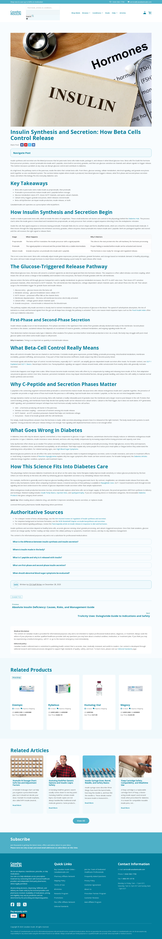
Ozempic (17, 705)
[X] (29, 144)
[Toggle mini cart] (150, 12)
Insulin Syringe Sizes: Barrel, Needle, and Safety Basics (98, 781)
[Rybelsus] (63, 688)
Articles (123, 13)
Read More (17, 805)
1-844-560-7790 (130, 874)
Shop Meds (75, 13)
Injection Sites (62, 493)
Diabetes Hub (134, 218)
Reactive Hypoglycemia (47, 456)
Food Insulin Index (139, 310)
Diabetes (16, 597)
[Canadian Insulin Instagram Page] (19, 904)
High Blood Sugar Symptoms (67, 449)
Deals (107, 13)
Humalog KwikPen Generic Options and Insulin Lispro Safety (61, 782)
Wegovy (125, 705)
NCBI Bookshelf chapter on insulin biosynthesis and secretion (82, 521)
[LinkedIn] (33, 144)
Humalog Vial (92, 705)
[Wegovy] (135, 688)
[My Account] (144, 13)
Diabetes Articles (140, 456)
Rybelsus (53, 705)
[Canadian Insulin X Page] (25, 904)
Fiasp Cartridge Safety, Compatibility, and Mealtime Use (134, 782)
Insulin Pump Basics (48, 493)
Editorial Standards (125, 649)
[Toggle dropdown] (89, 13)
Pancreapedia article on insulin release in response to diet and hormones (79, 524)
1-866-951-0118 (127, 878)
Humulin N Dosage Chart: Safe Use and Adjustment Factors (25, 782)
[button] (81, 153)
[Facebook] (22, 144)
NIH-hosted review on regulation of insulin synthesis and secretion (80, 518)
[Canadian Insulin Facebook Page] (12, 904)
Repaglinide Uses (107, 483)
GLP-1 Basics (26, 364)
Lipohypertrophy (77, 493)
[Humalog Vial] (99, 688)
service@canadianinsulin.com (134, 869)
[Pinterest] (25, 144)
